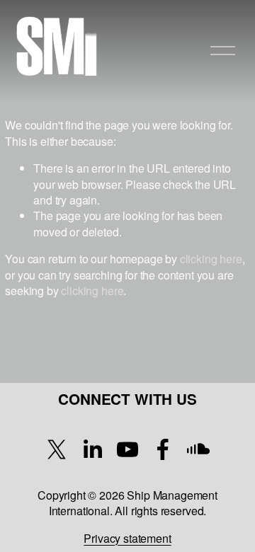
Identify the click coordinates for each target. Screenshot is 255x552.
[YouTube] (127, 449)
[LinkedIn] (92, 449)
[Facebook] (163, 449)
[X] (56, 449)
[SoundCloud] (198, 449)
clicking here (211, 259)
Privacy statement (127, 538)
